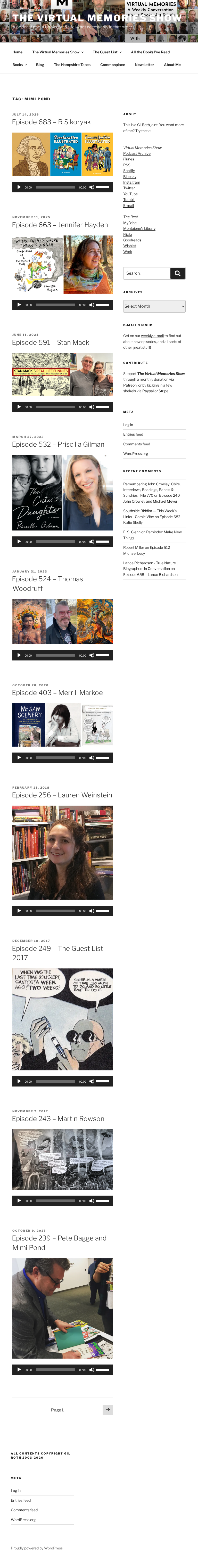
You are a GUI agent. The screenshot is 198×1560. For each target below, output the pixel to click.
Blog (40, 64)
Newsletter (144, 64)
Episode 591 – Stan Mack (50, 342)
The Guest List (105, 52)
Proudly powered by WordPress (37, 1548)
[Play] (19, 187)
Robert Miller (133, 547)
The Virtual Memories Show (97, 18)
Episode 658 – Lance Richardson (150, 574)
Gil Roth (143, 124)
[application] (62, 187)
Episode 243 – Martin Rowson (58, 1119)
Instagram (131, 182)
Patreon (130, 385)
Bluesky (129, 176)
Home (17, 52)
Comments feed (136, 444)
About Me (172, 64)
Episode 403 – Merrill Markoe (57, 693)
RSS (126, 165)
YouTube (130, 194)
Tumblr (129, 199)
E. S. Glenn (132, 532)
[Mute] (91, 187)
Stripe (163, 391)
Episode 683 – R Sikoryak (51, 122)
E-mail (128, 205)
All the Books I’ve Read (150, 52)
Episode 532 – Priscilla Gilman (58, 444)
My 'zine (130, 222)
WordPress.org (135, 453)
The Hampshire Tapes (72, 64)
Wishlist (129, 245)
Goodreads (132, 240)
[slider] (103, 186)
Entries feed (133, 434)
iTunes (128, 159)
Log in (128, 424)
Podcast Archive (137, 153)
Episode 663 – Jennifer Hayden (60, 225)
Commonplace (112, 64)
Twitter (129, 188)
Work (127, 251)
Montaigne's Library (139, 228)
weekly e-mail (152, 335)
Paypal (148, 391)
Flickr (127, 234)
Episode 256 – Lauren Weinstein (62, 795)
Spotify (129, 170)
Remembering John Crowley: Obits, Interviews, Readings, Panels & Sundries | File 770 (151, 490)
